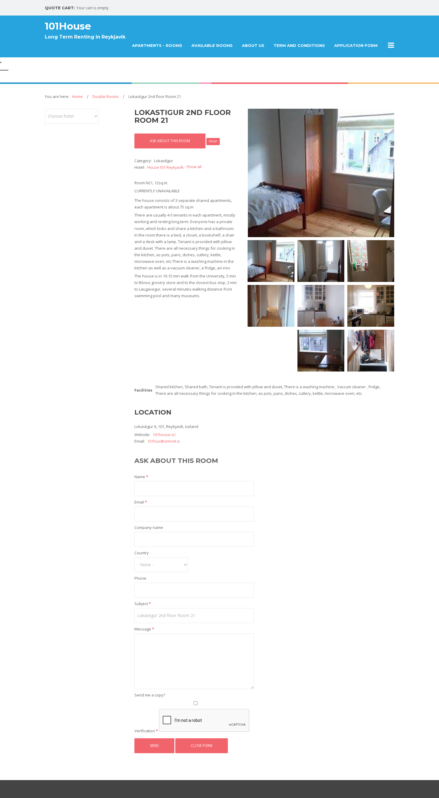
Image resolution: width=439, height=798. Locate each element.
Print (213, 141)
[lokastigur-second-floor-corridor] (271, 306)
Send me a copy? (149, 695)
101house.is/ (164, 434)
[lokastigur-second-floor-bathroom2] (370, 261)
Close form (201, 745)
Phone (140, 578)
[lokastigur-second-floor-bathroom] (320, 261)
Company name (148, 527)
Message (144, 629)
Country (141, 552)
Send (154, 745)
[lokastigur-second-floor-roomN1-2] (320, 351)
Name (141, 476)
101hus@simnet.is (163, 441)
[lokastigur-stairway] (370, 351)
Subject (142, 603)
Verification (146, 730)
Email (140, 502)
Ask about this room (170, 140)
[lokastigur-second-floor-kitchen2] (370, 306)
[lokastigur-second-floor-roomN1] (320, 173)
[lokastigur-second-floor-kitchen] (320, 306)
